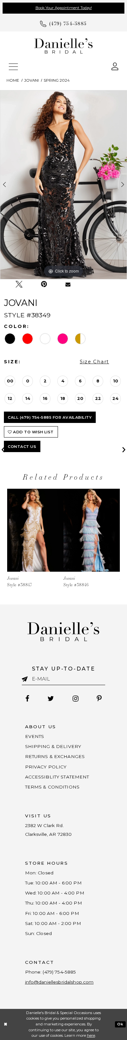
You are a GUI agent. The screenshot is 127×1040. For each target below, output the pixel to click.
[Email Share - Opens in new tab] (68, 284)
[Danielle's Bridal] (63, 45)
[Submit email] (27, 678)
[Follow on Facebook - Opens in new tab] (27, 698)
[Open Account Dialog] (115, 65)
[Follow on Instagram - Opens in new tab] (75, 698)
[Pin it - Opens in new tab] (44, 284)
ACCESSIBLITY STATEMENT (57, 776)
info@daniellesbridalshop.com (59, 982)
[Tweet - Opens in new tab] (19, 284)
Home (13, 80)
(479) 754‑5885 (59, 972)
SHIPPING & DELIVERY (53, 746)
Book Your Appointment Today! (63, 8)
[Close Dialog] (5, 1024)
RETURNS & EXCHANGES (55, 756)
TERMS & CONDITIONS (52, 786)
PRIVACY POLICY (46, 766)
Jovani (31, 80)
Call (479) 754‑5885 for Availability (50, 417)
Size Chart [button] (94, 362)
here (91, 1035)
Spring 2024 (57, 80)
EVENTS (34, 736)
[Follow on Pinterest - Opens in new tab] (99, 698)
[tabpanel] (63, 184)
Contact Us (22, 446)
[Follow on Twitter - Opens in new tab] (51, 698)
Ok (120, 1024)
